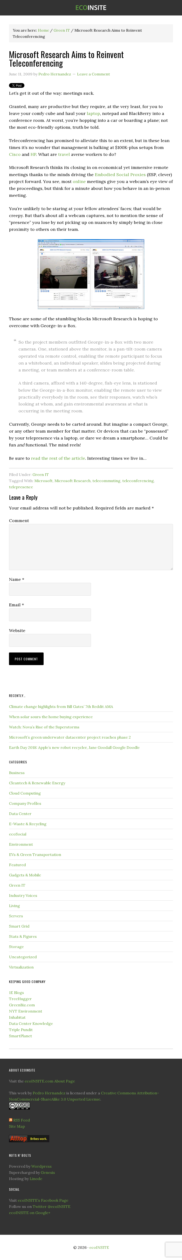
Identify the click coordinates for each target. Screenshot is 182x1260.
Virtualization (21, 967)
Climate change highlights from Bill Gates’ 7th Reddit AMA (61, 706)
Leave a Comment (93, 74)
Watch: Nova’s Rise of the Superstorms (44, 727)
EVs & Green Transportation (35, 854)
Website (17, 630)
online (79, 181)
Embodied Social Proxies (120, 174)
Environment (21, 844)
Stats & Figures (23, 936)
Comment (19, 520)
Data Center (20, 813)
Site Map (17, 1126)
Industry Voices (23, 895)
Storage (16, 946)
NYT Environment (25, 1011)
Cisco (15, 154)
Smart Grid (19, 926)
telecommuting (106, 480)
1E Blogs (16, 992)
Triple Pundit (21, 1029)
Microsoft (43, 480)
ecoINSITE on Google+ (29, 1212)
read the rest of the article (58, 458)
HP (33, 154)
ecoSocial (17, 834)
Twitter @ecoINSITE (51, 1206)
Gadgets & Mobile (25, 875)
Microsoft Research (73, 480)
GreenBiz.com (22, 1005)
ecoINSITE (91, 7)
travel (64, 154)
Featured (17, 864)
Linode (36, 1178)
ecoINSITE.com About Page (50, 1081)
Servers (16, 916)
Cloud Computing (25, 793)
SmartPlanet (20, 1035)
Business (17, 772)
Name (16, 579)
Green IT (40, 474)
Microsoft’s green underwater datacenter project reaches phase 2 (70, 737)
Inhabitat (17, 1017)
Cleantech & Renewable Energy (37, 783)
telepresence (21, 486)
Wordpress (41, 1166)
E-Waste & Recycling (27, 823)
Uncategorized (23, 956)
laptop (93, 113)
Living (14, 905)
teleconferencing (138, 480)
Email (16, 605)
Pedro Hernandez (49, 1093)
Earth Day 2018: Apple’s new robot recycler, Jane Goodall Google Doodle (74, 747)
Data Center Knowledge (31, 1023)
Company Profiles (25, 803)
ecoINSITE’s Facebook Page (43, 1200)
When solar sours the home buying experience (51, 716)
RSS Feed (21, 1120)
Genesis (48, 1172)
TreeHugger (20, 998)
